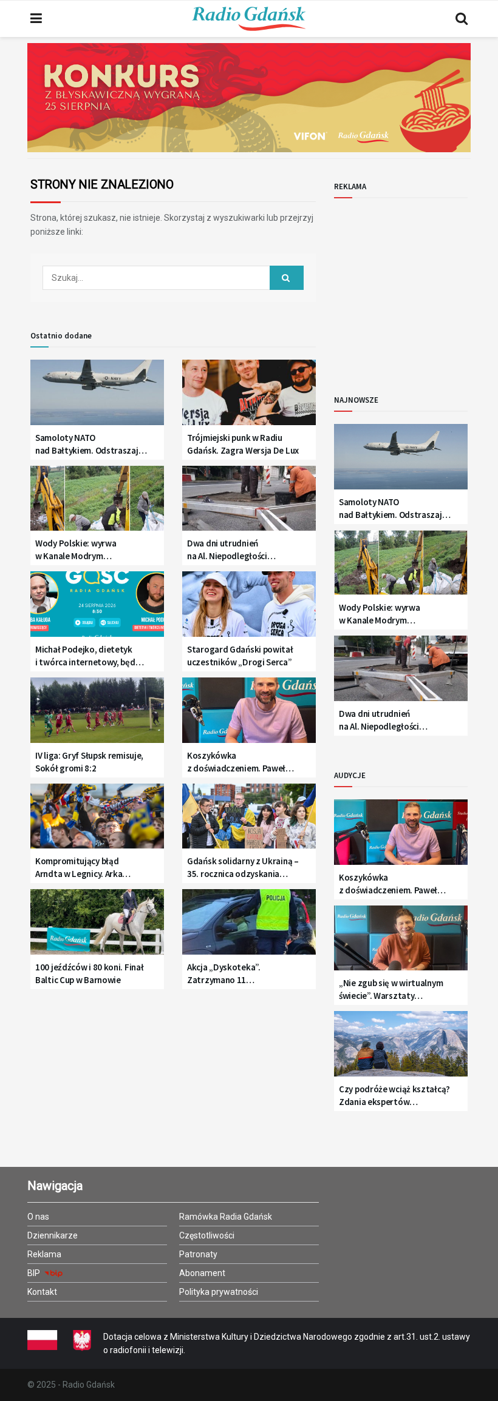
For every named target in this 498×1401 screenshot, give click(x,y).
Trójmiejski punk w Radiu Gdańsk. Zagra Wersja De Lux (243, 444)
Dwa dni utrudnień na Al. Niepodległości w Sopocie (227, 549)
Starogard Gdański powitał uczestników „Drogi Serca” (240, 655)
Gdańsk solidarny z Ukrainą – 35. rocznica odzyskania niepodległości (243, 867)
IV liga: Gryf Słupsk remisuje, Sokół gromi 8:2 (89, 762)
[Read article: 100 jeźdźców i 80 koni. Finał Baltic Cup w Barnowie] (97, 926)
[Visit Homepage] (249, 19)
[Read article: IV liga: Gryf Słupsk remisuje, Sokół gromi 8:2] (97, 714)
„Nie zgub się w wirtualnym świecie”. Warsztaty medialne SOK (391, 989)
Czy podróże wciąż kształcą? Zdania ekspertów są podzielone (394, 1095)
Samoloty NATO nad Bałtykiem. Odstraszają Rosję (89, 444)
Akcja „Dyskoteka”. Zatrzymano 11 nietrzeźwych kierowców (235, 973)
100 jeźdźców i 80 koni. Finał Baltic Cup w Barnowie (89, 973)
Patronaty (198, 1254)
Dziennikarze (52, 1235)
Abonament (202, 1273)
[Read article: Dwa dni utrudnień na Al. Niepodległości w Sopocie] (249, 503)
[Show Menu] (36, 19)
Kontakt (42, 1292)
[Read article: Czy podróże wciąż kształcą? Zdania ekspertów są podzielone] (401, 1048)
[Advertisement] (416, 286)
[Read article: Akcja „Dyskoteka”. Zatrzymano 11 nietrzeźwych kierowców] (249, 926)
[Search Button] (461, 19)
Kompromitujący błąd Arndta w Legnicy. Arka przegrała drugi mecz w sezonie (78, 867)
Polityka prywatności (218, 1292)
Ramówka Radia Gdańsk (225, 1216)
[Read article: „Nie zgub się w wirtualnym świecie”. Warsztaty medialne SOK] (401, 942)
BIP (34, 1273)
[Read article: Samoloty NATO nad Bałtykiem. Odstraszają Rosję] (97, 397)
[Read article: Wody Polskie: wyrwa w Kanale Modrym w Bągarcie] (97, 503)
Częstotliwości (206, 1235)
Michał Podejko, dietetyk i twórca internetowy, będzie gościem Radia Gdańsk (91, 655)
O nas (38, 1216)
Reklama (44, 1254)
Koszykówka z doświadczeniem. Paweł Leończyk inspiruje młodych (240, 762)
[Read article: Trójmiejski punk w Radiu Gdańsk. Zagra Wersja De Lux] (249, 397)
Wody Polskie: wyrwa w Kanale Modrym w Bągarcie (75, 549)
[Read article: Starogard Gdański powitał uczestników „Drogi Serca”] (249, 608)
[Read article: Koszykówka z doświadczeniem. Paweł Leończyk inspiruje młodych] (249, 714)
